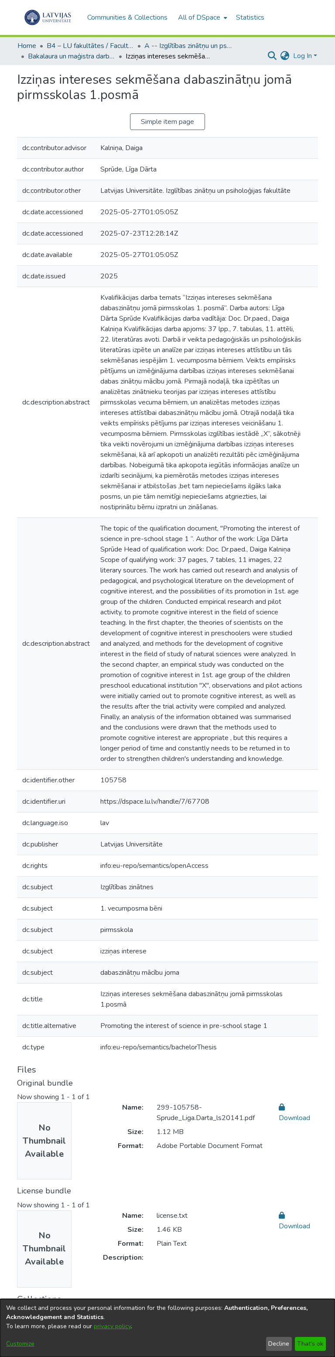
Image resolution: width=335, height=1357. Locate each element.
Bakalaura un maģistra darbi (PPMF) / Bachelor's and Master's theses (71, 56)
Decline (278, 1344)
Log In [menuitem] (302, 56)
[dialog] (167, 1328)
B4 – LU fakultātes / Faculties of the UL (90, 46)
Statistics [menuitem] (250, 17)
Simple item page (167, 122)
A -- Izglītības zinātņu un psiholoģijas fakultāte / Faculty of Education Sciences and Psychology (188, 46)
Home (26, 46)
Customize (20, 1344)
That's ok (310, 1344)
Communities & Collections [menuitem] (127, 17)
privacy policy (112, 1326)
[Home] (48, 17)
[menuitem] (201, 17)
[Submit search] (272, 56)
